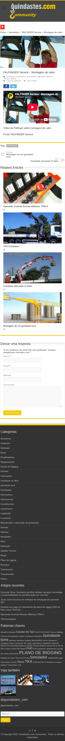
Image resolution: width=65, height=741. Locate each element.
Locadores (6, 518)
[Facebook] (32, 730)
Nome (6, 356)
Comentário (9, 385)
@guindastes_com (14, 700)
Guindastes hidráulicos (33, 636)
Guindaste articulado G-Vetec (45, 160)
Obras (8, 649)
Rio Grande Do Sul (22, 658)
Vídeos (13, 79)
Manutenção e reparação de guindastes (20, 522)
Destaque (5, 448)
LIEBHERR (47, 643)
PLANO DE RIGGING (40, 652)
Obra (3, 541)
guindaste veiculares (16, 640)
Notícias (4, 532)
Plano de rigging (8, 560)
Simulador (38, 657)
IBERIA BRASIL (37, 640)
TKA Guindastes (11, 246)
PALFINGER (12, 146)
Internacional (7, 499)
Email (6, 366)
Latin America (37, 643)
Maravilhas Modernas (19, 646)
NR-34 (3, 649)
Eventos (4, 471)
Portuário (5, 565)
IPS (25, 643)
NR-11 (55, 646)
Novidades (6, 537)
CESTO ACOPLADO (42, 632)
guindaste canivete (18, 636)
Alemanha (4, 632)
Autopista (11, 632)
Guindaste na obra (9, 480)
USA (19, 665)
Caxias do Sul (25, 631)
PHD (29, 648)
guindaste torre (8, 485)
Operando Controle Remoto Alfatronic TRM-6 (25, 206)
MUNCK (43, 646)
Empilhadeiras (7, 457)
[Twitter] (35, 730)
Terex (20, 661)
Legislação (6, 513)
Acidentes (5, 443)
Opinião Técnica (8, 551)
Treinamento (7, 569)
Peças (3, 555)
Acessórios (14, 32)
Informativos (6, 494)
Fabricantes (21, 77)
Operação (41, 77)
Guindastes (31, 77)
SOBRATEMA (53, 658)
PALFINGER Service (22, 134)
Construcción (5, 636)
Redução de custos (8, 658)
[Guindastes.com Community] (32, 10)
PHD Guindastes (39, 649)
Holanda (28, 640)
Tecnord (13, 662)
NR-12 (60, 646)
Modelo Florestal (33, 646)
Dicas (3, 452)
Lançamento (7, 508)
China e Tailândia (56, 632)
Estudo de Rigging (9, 466)
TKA (28, 661)
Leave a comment (13, 81)
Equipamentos (7, 462)
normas (49, 646)
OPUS (13, 649)
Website (7, 375)
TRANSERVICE (39, 662)
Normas (4, 527)
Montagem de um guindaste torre (19, 154)
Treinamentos (7, 574)
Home (3, 32)
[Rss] (30, 730)
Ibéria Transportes (16, 643)
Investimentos (7, 504)
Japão (29, 643)
